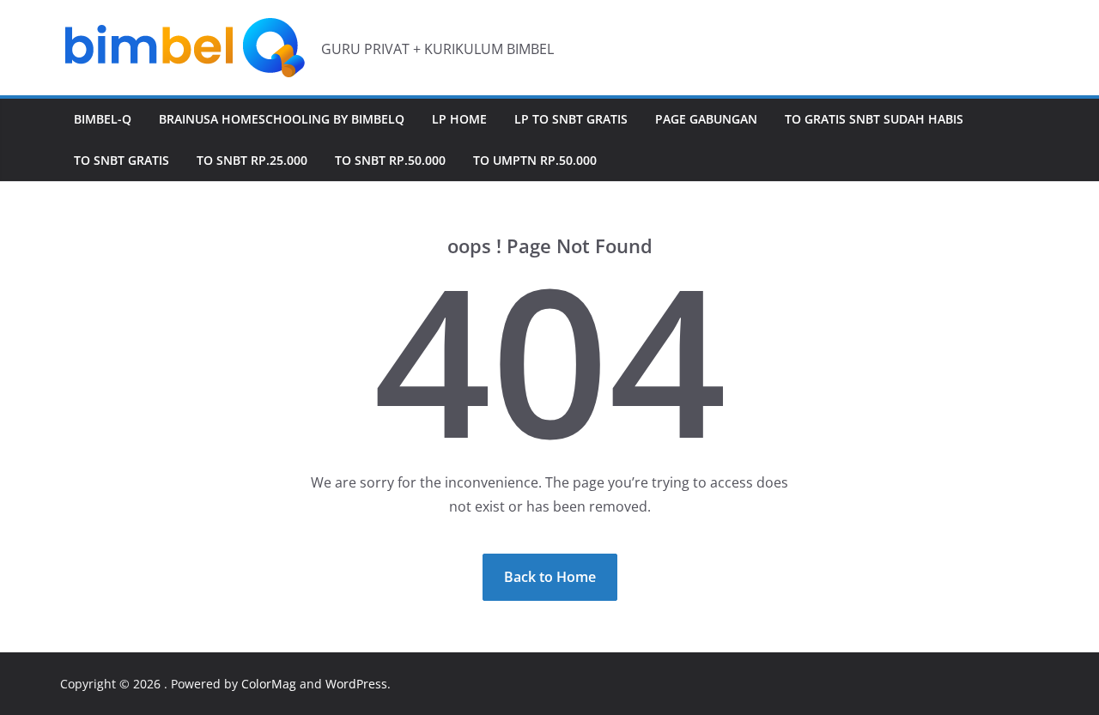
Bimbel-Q (102, 119)
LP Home (459, 119)
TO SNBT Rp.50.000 (390, 160)
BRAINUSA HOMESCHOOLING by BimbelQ (281, 119)
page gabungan (706, 119)
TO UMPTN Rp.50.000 (535, 160)
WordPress (356, 684)
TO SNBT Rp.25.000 (252, 160)
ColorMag (268, 684)
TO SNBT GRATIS (121, 160)
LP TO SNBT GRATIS (571, 119)
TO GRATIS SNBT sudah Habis (874, 119)
